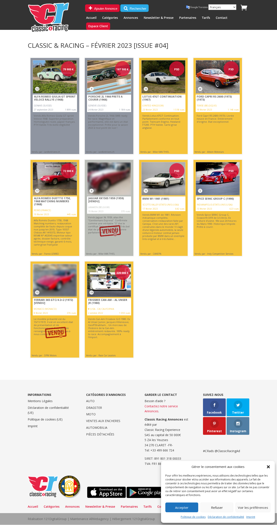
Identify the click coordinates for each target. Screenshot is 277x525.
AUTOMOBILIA (96, 427)
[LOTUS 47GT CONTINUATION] (163, 106)
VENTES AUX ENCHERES (103, 421)
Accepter (181, 507)
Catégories (110, 18)
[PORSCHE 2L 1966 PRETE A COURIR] (109, 106)
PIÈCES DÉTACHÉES (100, 434)
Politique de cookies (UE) (45, 419)
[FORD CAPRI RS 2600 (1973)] (217, 106)
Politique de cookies (193, 517)
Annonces (131, 18)
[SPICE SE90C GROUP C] (217, 208)
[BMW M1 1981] (163, 208)
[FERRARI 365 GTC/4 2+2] (55, 310)
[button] (268, 467)
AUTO (90, 401)
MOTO (91, 414)
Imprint (250, 517)
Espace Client (98, 26)
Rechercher (137, 8)
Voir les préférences (253, 507)
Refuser (217, 507)
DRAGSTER (94, 408)
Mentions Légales (40, 401)
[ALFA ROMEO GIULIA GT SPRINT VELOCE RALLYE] (55, 106)
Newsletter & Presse (159, 18)
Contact (221, 18)
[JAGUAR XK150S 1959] (109, 208)
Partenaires (187, 18)
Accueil (91, 18)
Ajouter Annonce (105, 8)
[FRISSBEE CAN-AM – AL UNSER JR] (109, 310)
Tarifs (206, 18)
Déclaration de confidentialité (226, 517)
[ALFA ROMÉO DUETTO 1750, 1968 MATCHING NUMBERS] (55, 208)
